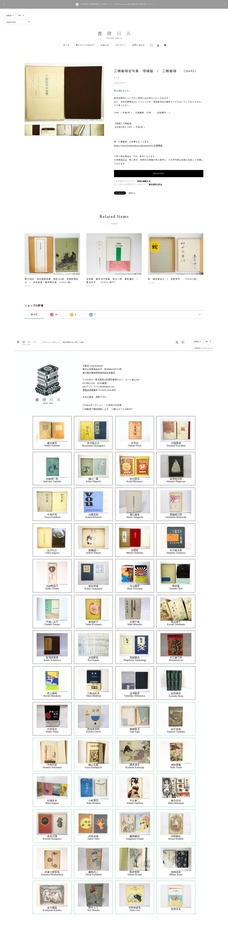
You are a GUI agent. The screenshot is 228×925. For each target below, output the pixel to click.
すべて (34, 314)
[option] (64, 92)
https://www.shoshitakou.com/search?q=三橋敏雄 (138, 145)
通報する (132, 193)
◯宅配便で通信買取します (96, 409)
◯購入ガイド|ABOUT (122, 409)
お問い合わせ (138, 45)
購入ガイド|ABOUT (85, 45)
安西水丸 (176, 909)
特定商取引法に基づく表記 (73, 342)
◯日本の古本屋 (113, 405)
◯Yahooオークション (93, 405)
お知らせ (105, 45)
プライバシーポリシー (51, 342)
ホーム (66, 45)
